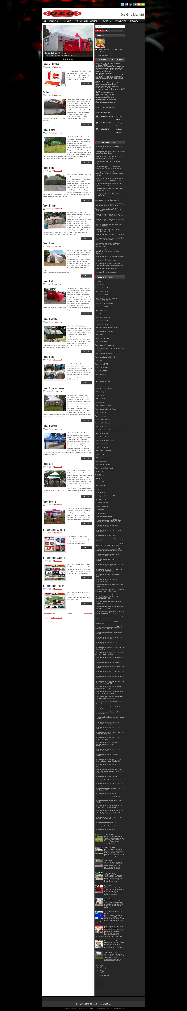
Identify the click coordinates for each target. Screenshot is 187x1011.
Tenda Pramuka (50, 318)
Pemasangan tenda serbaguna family (107, 662)
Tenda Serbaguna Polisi (102, 381)
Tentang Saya (134, 21)
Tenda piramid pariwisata (103, 451)
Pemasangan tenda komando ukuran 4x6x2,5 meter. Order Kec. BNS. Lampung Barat (109, 544)
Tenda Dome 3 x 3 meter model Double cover (109, 430)
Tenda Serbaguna (100, 392)
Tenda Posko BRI (100, 314)
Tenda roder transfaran (102, 419)
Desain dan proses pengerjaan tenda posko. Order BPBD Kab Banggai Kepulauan (109, 199)
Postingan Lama (88, 613)
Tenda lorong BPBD (101, 341)
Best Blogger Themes (99, 1008)
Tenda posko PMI (100, 310)
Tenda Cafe (48, 463)
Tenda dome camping (102, 433)
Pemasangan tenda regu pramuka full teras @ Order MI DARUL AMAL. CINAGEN (109, 612)
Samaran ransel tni (101, 492)
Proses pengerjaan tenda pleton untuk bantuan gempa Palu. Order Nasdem (110, 152)
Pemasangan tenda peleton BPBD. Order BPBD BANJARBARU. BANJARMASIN (108, 521)
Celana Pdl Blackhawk (102, 503)
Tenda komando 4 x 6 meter (104, 303)
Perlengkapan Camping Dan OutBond (87, 21)
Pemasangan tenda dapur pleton (105, 793)
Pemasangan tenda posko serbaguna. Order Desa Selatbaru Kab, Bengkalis (109, 692)
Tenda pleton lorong (101, 291)
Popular (99, 31)
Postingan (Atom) (56, 618)
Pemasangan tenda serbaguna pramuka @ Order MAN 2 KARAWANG (108, 638)
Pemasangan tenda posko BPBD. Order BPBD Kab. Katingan (107, 728)
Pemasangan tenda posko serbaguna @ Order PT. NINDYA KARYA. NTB (109, 682)
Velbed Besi (99, 478)
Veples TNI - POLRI (101, 499)
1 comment (57, 246)
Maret (101, 968)
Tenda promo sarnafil (102, 444)
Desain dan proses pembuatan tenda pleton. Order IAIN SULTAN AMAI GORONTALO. (109, 179)
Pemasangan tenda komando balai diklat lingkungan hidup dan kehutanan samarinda (109, 264)
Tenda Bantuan (100, 402)
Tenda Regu (48, 167)
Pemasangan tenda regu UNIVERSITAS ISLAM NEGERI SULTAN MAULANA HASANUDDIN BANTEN (108, 596)
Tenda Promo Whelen (102, 447)
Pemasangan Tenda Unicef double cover (108, 780)
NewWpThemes (73, 1008)
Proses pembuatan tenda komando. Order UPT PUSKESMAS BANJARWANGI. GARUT (109, 215)
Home (44, 21)
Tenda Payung (49, 501)
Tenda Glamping (100, 412)
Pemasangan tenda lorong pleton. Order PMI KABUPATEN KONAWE (109, 733)
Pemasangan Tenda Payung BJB (105, 822)
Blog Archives (117, 31)
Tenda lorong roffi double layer (104, 345)
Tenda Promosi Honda (102, 437)
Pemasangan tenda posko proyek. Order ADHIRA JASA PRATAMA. (108, 687)
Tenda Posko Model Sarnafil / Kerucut (107, 328)
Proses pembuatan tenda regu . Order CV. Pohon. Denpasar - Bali (108, 230)
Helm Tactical (99, 509)
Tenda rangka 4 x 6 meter (103, 405)
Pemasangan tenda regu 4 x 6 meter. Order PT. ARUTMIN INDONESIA (109, 570)
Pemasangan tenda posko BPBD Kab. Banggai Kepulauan (107, 738)
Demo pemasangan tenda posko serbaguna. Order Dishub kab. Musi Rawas (109, 697)
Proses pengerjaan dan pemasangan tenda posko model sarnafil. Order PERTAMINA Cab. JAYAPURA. (110, 771)
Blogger (108, 1004)
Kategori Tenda (54, 21)
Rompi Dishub (99, 471)
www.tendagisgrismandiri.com (105, 102)
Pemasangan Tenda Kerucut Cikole (106, 826)
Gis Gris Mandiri (92, 1004)
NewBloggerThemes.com (117, 1008)
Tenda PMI (48, 281)
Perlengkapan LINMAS (53, 585)
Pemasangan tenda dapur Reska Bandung (108, 797)
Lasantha (90, 1008)
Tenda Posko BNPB (101, 364)
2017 (99, 984)
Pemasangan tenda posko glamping (106, 776)
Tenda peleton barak (101, 288)
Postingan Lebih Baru (49, 613)
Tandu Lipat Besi (100, 485)
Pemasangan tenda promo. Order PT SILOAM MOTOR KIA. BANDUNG (109, 818)
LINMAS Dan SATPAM (121, 21)
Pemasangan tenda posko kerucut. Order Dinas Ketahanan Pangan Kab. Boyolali (108, 760)
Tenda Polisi (99, 334)
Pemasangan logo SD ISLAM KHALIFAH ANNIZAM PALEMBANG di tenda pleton (108, 167)
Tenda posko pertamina (102, 317)
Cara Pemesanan (106, 21)
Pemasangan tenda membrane (105, 829)
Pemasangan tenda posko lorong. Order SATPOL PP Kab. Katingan (107, 723)
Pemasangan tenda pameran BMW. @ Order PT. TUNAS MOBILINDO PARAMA (109, 806)
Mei (100, 971)
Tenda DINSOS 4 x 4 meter (104, 388)
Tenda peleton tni (100, 284)
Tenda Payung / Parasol (102, 464)
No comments (58, 67)
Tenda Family (99, 395)
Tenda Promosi (50, 425)
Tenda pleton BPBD (101, 295)
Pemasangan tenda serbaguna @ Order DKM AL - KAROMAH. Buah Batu (109, 653)
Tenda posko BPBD (101, 307)
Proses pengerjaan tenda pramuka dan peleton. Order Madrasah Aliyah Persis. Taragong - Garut (107, 244)
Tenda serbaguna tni (101, 385)
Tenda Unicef (49, 243)
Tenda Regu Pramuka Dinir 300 (105, 357)
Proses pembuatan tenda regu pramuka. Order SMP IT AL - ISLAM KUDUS (109, 238)
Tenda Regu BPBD (101, 371)
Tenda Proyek (99, 454)
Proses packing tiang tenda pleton (106, 272)
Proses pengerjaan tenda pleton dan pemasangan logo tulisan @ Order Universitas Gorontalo (109, 173)
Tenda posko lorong (101, 324)
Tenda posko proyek (101, 321)
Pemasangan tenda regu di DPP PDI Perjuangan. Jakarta (106, 580)
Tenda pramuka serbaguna (103, 353)
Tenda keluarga (100, 399)
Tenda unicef (99, 378)
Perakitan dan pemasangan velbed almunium (109, 256)
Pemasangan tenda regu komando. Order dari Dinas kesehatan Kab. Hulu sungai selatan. (109, 565)
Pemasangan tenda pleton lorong (105, 535)
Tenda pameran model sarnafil (104, 440)
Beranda (69, 613)
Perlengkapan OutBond (54, 557)
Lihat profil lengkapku (103, 55)
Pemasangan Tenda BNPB (103, 516)
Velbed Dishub (99, 475)
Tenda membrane (100, 416)
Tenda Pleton (49, 129)
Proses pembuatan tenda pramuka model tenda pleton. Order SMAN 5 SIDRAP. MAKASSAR (108, 251)
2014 (99, 966)
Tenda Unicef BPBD (101, 374)
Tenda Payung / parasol (56, 53)
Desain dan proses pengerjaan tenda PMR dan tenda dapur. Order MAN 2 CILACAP (110, 204)
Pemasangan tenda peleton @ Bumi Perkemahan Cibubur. (106, 526)
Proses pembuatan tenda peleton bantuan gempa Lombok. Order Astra (108, 157)
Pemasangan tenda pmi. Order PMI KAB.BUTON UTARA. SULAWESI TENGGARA (106, 744)
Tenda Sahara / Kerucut (54, 388)
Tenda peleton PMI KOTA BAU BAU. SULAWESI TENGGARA (106, 299)
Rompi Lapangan (100, 513)
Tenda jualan (99, 457)
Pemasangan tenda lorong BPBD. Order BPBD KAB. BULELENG (107, 750)
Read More (86, 83)
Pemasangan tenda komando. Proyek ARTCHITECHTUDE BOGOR (107, 555)
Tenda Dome (48, 356)
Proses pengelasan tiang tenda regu (106, 268)
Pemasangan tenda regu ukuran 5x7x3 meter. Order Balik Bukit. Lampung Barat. (109, 590)
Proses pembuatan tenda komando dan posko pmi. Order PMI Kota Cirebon (109, 220)
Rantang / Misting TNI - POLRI (105, 496)
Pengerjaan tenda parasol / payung (106, 260)
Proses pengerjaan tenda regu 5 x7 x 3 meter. (109, 234)
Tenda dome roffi (100, 426)
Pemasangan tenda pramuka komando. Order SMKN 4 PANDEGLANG (109, 607)
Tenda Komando (50, 205)
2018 (99, 987)
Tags (107, 31)
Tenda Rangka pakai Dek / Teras (105, 409)
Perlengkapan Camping (54, 529)
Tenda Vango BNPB (101, 367)
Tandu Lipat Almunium (102, 482)
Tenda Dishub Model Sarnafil (104, 468)
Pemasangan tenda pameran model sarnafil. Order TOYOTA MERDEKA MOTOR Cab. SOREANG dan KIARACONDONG (109, 812)
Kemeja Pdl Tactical (101, 506)
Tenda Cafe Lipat (100, 461)
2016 (99, 981)
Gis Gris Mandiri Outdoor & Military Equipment (111, 50)
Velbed (46, 92)
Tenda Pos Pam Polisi (102, 338)
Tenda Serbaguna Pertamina (104, 331)
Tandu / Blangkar (51, 64)
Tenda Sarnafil (68, 21)
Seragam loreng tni (101, 489)
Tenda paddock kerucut (102, 423)
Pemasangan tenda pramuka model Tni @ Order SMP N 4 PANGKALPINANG (108, 627)
